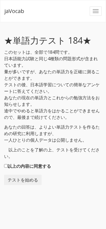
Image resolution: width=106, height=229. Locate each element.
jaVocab (14, 11)
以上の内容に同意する (29, 166)
